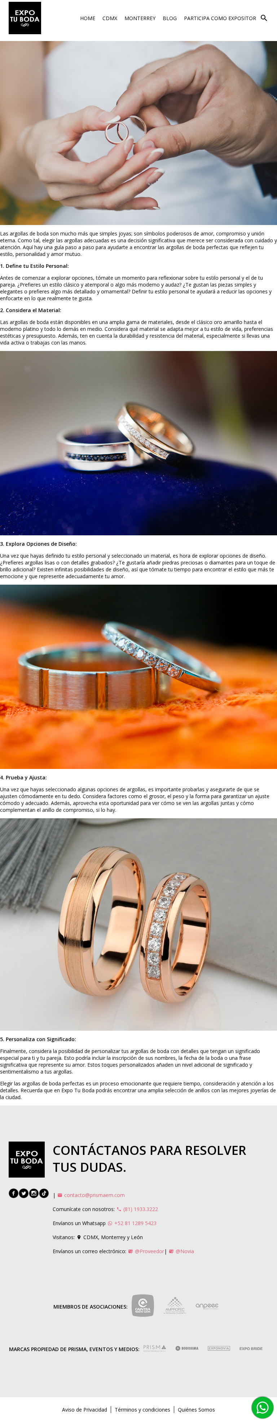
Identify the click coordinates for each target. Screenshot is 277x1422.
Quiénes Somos (196, 1409)
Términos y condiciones (142, 1409)
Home (87, 18)
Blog (170, 18)
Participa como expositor (220, 18)
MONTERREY (139, 18)
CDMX (109, 18)
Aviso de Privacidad (84, 1409)
